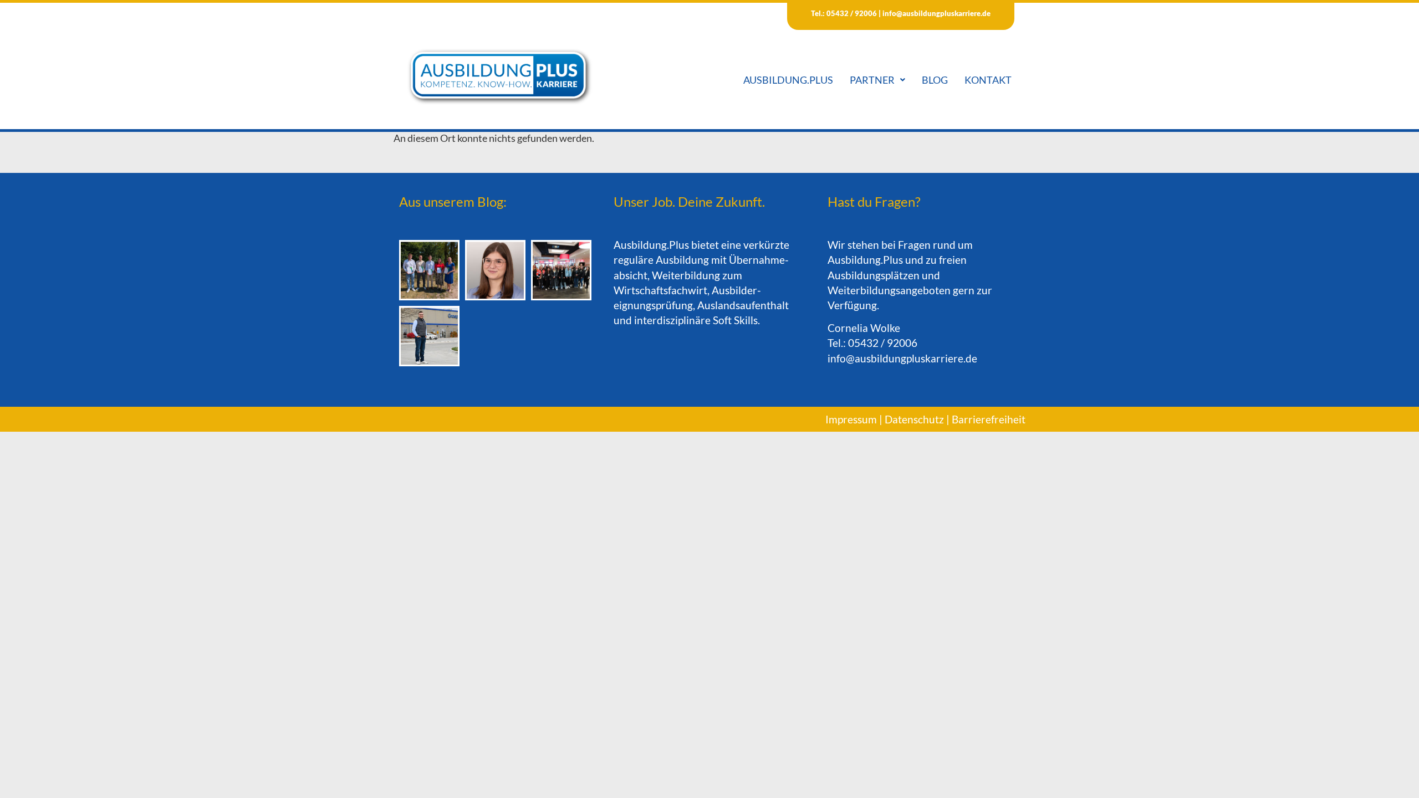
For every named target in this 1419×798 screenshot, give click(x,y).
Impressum (851, 419)
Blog (935, 80)
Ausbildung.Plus (788, 80)
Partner (872, 80)
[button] (877, 79)
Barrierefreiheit (988, 419)
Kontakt (988, 80)
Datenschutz (914, 419)
